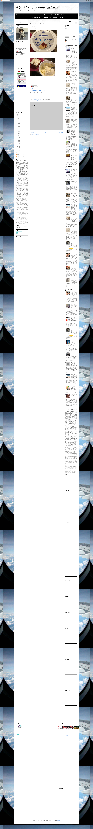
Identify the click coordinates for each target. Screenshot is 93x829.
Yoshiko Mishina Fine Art (37, 17)
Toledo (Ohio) (25, 205)
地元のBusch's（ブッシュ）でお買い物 (22, 192)
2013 (18, 147)
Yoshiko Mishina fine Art (19, 226)
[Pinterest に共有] (49, 99)
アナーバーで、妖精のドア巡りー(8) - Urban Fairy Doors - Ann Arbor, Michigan (74, 182)
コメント (18, 156)
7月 (18, 125)
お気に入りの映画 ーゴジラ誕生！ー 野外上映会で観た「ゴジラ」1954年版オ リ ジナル (74, 131)
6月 (18, 126)
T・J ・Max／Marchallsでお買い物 (21, 213)
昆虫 (75, 435)
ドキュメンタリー (21, 190)
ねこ (21, 214)
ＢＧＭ (23, 223)
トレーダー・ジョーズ (22, 184)
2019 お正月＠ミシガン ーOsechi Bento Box (74, 72)
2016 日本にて (20, 194)
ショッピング (20, 169)
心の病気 (18, 185)
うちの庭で (23, 175)
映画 (17, 168)
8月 (18, 123)
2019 (18, 114)
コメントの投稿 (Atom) (35, 134)
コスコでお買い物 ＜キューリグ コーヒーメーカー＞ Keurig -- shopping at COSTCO (74, 306)
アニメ (19, 188)
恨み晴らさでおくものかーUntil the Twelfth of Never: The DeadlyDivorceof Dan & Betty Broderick (74, 396)
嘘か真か (25, 218)
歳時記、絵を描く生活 (23, 221)
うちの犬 (18, 160)
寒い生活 (26, 168)
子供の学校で (18, 181)
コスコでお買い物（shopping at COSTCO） (22, 167)
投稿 (18, 154)
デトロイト (22, 202)
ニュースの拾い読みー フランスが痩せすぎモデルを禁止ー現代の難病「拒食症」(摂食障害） (74, 255)
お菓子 (18, 180)
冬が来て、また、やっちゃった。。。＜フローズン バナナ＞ (74, 155)
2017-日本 (18, 202)
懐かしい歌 (18, 193)
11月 (18, 119)
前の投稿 (61, 132)
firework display (18, 214)
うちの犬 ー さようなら (20, 27)
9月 (18, 122)
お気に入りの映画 (21, 173)
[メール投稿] (44, 99)
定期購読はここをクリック (34, 88)
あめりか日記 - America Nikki (37, 7)
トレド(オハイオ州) (20, 206)
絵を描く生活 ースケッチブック (74, 60)
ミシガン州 (23, 196)
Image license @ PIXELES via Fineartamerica (58, 14)
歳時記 (21, 168)
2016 (18, 143)
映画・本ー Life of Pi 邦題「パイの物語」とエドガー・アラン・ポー (74, 341)
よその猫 (24, 214)
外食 (24, 203)
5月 (18, 127)
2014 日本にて (25, 179)
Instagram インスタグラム (58, 17)
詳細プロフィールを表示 (69, 43)
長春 (21, 204)
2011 (18, 150)
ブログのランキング (25, 14)
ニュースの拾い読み (20, 163)
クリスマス (23, 185)
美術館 (21, 223)
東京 (18, 221)
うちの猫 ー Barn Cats (22, 174)
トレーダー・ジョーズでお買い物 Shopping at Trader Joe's (22, 189)
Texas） (27, 212)
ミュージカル (21, 203)
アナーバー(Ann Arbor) (23, 165)
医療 (26, 208)
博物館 (22, 218)
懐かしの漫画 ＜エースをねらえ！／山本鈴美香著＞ (74, 318)
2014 (18, 146)
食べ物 (20, 179)
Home (17, 14)
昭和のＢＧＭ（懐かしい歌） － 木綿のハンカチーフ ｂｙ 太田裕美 (74, 142)
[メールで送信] (45, 99)
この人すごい (19, 187)
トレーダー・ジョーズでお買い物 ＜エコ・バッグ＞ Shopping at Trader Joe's (74, 354)
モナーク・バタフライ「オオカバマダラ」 (22, 191)
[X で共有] (47, 99)
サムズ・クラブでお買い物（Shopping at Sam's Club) (22, 177)
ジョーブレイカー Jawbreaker (73, 387)
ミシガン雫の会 (18, 218)
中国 (27, 196)
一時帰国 (23, 171)
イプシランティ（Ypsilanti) (21, 198)
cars (27, 213)
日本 (22, 181)
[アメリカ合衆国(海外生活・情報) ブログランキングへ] (34, 86)
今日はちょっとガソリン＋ (20, 208)
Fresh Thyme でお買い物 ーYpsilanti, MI (74, 49)
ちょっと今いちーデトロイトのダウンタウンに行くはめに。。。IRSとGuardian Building (22, 132)
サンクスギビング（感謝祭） (23, 200)
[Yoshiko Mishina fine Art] (16, 228)
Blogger (58, 820)
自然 (21, 193)
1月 (18, 141)
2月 (18, 140)
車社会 (21, 209)
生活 (37, 100)
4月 (18, 137)
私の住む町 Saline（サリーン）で (22, 164)
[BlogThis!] (46, 99)
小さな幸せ (34, 100)
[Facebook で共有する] (48, 99)
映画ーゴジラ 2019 (74, 119)
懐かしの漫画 (71, 435)
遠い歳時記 (25, 209)
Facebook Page (47, 17)
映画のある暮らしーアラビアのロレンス (74, 108)
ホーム (46, 132)
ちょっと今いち (23, 180)
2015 (18, 144)
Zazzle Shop (43, 14)
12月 (18, 118)
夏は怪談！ (17, 209)
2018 (18, 115)
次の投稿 (32, 132)
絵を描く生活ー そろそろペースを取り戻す (74, 84)
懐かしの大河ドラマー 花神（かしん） (74, 363)
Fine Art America (35, 14)
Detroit (20, 205)
